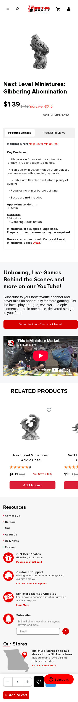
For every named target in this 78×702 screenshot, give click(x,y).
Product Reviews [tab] (54, 133)
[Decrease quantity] (8, 682)
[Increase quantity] (27, 682)
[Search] (17, 9)
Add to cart (18, 695)
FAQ (7, 528)
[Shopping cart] (58, 9)
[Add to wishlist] (39, 682)
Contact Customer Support (31, 583)
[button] (31, 466)
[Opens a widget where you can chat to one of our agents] (59, 679)
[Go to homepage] (39, 8)
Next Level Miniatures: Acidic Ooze (31, 457)
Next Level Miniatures (43, 144)
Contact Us (12, 515)
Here (36, 243)
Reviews (10, 547)
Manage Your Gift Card (29, 562)
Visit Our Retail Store (43, 665)
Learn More (22, 605)
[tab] (20, 133)
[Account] (69, 9)
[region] (39, 50)
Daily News (12, 541)
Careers (10, 522)
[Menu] (8, 9)
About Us (11, 534)
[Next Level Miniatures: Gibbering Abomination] (39, 50)
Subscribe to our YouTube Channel (40, 324)
